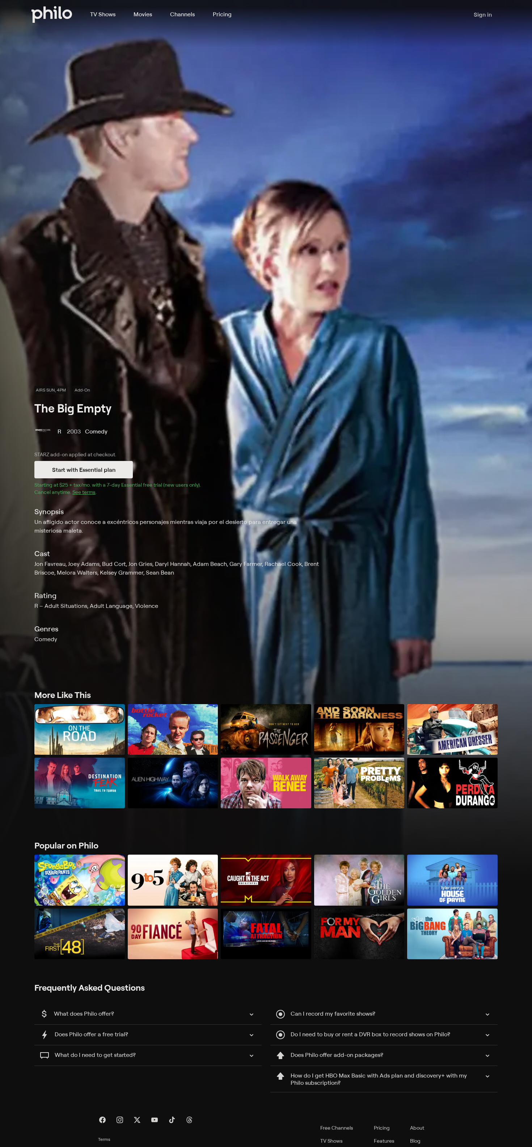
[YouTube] (154, 1120)
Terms (104, 1139)
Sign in (483, 14)
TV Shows (102, 14)
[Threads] (189, 1120)
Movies (143, 14)
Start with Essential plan (83, 469)
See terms (84, 492)
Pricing (222, 14)
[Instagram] (119, 1120)
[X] (137, 1120)
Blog (415, 1141)
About (417, 1128)
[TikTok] (172, 1120)
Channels (182, 14)
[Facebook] (102, 1120)
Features (384, 1141)
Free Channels (336, 1128)
